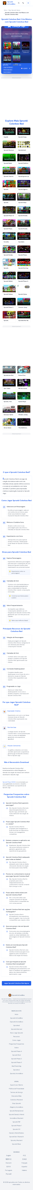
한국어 (8, 1167)
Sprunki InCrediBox (16, 1018)
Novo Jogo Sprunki (16, 1033)
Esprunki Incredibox (16, 1022)
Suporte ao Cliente (16, 1085)
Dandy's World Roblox (16, 1133)
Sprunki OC (16, 1129)
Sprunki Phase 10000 (9, 782)
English (8, 1155)
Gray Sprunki (16, 1103)
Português (8, 1170)
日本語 (24, 1159)
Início (5, 10)
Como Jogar (16, 1040)
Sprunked (16, 1025)
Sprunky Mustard (16, 1140)
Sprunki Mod (16, 1055)
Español (24, 1167)
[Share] (29, 68)
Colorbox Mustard (16, 1100)
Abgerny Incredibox (16, 1107)
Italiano (24, 1170)
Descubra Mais (16, 1096)
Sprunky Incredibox (16, 1073)
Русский (8, 1174)
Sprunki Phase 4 (16, 1051)
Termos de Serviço (16, 1092)
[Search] (19, 3)
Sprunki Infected (16, 1029)
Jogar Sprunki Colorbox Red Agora (16, 983)
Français (24, 1163)
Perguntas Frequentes (16, 1044)
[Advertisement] (16, 95)
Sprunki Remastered (16, 1111)
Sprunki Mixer (16, 1144)
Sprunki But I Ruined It (16, 1137)
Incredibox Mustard (16, 1118)
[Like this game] (22, 68)
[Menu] (28, 3)
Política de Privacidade (16, 1089)
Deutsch (8, 1163)
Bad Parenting (16, 1066)
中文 (24, 1155)
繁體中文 (9, 1159)
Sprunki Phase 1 (16, 1126)
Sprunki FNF (16, 1122)
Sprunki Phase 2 (16, 1059)
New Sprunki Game (14, 10)
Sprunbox (16, 1070)
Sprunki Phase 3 (16, 1062)
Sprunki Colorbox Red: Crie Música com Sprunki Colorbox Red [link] (17, 13)
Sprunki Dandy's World (16, 1114)
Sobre (16, 1048)
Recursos (16, 1036)
